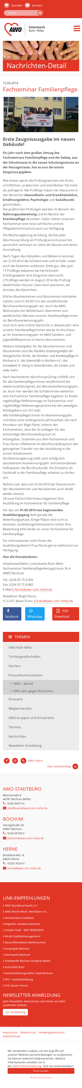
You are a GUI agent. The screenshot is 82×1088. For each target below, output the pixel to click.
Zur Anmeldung (15, 1012)
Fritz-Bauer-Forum (16, 985)
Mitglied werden (20, 708)
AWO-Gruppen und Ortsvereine (31, 718)
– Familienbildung (19, 979)
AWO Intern (35, 760)
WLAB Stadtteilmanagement (22, 936)
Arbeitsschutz (11, 1036)
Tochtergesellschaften (24, 657)
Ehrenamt (16, 699)
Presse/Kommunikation (26, 675)
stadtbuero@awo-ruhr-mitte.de (27, 808)
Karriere (37, 5)
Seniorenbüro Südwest (19, 918)
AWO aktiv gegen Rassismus (33, 691)
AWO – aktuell (23, 683)
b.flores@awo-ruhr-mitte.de (32, 589)
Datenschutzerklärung (27, 1066)
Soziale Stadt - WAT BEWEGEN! (24, 930)
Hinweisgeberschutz (52, 1032)
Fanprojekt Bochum (17, 948)
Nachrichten (17, 736)
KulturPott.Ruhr (15, 967)
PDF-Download (62, 614)
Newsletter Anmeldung (25, 745)
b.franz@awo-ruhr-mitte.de (53, 601)
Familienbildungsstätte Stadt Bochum (29, 973)
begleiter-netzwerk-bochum (22, 924)
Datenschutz (28, 1032)
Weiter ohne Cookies (41, 1077)
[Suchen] (40, 13)
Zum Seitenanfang (59, 766)
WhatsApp (34, 616)
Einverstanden (41, 1070)
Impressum (10, 1032)
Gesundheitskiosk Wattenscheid (25, 942)
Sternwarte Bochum (17, 954)
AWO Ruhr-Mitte (20, 647)
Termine (15, 727)
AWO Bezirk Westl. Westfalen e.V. (26, 911)
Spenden (16, 5)
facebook (11, 616)
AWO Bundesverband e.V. (21, 905)
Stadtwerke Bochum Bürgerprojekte (27, 961)
